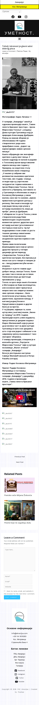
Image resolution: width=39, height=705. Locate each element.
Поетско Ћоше (22, 51)
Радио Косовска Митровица (22, 363)
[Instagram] (26, 17)
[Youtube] (19, 17)
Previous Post (20, 457)
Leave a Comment (8, 51)
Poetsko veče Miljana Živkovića (18, 495)
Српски (6, 11)
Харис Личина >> (24, 117)
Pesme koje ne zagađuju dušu (17, 523)
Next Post (19, 462)
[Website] (18, 587)
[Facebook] (13, 17)
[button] (19, 39)
